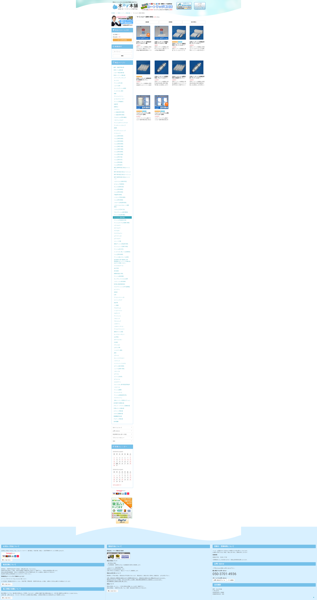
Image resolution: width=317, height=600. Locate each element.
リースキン (117, 109)
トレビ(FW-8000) (118, 189)
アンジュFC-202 (118, 83)
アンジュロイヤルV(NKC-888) (121, 222)
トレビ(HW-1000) (118, 149)
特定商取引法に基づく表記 (120, 434)
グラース (116, 355)
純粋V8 (116, 104)
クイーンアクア (118, 300)
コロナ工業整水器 (118, 413)
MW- (115, 93)
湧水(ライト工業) (118, 331)
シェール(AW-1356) (119, 368)
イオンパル (117, 371)
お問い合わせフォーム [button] (219, 580)
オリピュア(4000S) (119, 184)
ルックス (116, 80)
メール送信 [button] (230, 580)
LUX (115, 294)
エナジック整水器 (118, 411)
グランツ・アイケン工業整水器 (122, 405)
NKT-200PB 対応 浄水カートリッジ (122, 168)
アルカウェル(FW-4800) (120, 117)
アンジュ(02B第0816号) (120, 395)
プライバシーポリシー (118, 437)
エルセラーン (117, 382)
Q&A (114, 441)
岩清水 (116, 292)
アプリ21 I (116, 230)
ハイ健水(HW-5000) (119, 112)
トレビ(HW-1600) (118, 146)
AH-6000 (116, 271)
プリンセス (117, 345)
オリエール (117, 379)
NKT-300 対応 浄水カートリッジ (122, 174)
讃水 (115, 352)
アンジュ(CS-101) (118, 249)
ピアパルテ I (117, 238)
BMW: (115, 128)
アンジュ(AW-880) (119, 276)
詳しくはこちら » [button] (6, 560)
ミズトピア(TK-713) (119, 209)
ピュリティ (117, 289)
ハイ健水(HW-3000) (119, 114)
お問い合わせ (116, 431)
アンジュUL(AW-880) (119, 214)
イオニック (117, 318)
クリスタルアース (118, 265)
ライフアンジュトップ (120, 130)
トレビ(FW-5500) (118, 192)
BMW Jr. (116, 106)
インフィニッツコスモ (120, 363)
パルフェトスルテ (118, 120)
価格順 (147, 22)
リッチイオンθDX (118, 91)
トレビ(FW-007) (118, 165)
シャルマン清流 (118, 350)
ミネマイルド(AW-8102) (120, 181)
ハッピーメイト (118, 310)
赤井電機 (116, 421)
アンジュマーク (118, 392)
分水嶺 (116, 342)
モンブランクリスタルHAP (121, 279)
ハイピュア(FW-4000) (119, 197)
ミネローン (117, 323)
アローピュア (117, 321)
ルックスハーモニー (119, 334)
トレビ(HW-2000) (118, 143)
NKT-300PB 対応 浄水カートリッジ (122, 177)
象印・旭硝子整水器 (119, 67)
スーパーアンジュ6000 (120, 88)
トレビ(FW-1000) (118, 154)
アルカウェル (117, 308)
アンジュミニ (117, 316)
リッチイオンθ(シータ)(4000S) (122, 251)
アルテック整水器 (118, 419)
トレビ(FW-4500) (118, 200)
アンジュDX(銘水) (118, 101)
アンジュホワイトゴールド (121, 122)
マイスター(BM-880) (119, 217)
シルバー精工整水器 (119, 72)
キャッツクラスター (119, 358)
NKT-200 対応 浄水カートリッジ (122, 172)
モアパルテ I (117, 228)
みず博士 (116, 337)
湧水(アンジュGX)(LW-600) (121, 244)
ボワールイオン (118, 339)
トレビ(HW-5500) (118, 136)
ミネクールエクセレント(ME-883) (121, 206)
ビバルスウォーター (119, 99)
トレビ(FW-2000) (118, 151)
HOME (113, 13)
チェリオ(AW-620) (119, 186)
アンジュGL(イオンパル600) (121, 257)
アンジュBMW (117, 389)
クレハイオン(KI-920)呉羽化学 (122, 384)
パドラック (117, 360)
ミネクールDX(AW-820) (120, 202)
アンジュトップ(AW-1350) (121, 246)
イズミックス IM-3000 (120, 281)
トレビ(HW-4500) (118, 141)
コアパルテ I (117, 225)
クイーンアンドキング (120, 77)
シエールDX (117, 85)
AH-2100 (116, 268)
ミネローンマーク (118, 326)
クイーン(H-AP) (118, 376)
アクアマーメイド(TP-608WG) (122, 286)
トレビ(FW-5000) (118, 254)
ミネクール (117, 387)
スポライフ (117, 313)
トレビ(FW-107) (118, 159)
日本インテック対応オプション (122, 400)
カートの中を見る (122, 40)
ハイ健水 (116, 305)
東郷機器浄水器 (118, 416)
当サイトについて (117, 427)
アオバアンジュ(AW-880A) (121, 212)
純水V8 (116, 302)
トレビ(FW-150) (118, 157)
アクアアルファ (118, 233)
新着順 (170, 22)
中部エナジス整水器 (119, 408)
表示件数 (193, 22)
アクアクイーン (118, 397)
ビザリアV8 (117, 347)
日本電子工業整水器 (119, 403)
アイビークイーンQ (119, 297)
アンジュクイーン (118, 96)
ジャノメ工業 (117, 241)
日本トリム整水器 (118, 70)
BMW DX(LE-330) (118, 273)
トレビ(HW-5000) (118, 138)
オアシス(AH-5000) (119, 366)
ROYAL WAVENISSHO (119, 284)
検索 (122, 55)
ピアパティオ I (118, 236)
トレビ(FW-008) (118, 162)
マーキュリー (117, 133)
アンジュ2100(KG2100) (120, 220)
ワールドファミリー (119, 329)
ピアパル (116, 374)
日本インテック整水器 (119, 75)
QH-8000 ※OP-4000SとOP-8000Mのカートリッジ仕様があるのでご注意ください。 (122, 261)
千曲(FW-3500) (118, 194)
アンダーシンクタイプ (120, 125)
